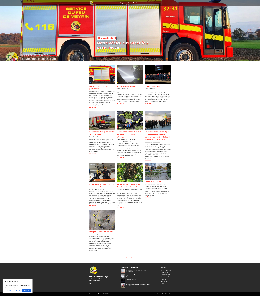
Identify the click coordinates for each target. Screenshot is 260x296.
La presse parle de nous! (126, 86)
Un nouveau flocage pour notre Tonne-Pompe (138, 284)
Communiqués (93, 91)
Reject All (18, 290)
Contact (145, 3)
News (129, 3)
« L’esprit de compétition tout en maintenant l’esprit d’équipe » (129, 134)
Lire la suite (92, 107)
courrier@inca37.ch (97, 280)
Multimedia (127, 189)
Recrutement (136, 3)
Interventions (120, 189)
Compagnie (123, 3)
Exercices (119, 139)
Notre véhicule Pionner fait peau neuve (136, 270)
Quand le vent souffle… (154, 181)
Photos (102, 91)
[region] (17, 286)
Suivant (133, 258)
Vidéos (163, 283)
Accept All (26, 290)
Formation (153, 294)
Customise (9, 290)
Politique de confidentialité (164, 294)
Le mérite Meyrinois (153, 86)
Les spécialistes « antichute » (101, 231)
